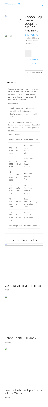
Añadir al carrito (34, 61)
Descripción (11, 82)
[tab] (24, 82)
